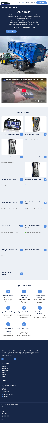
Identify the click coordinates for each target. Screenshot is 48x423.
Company (4, 374)
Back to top (4, 419)
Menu (20, 2)
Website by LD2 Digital (6, 420)
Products (4, 366)
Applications (8, 7)
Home (3, 7)
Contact (3, 376)
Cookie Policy (4, 413)
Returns (3, 409)
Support (3, 372)
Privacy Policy (4, 406)
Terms (3, 411)
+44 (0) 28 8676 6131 (29, 2)
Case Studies (5, 370)
